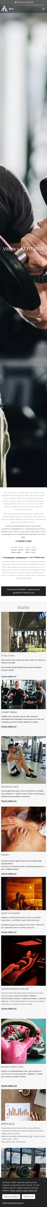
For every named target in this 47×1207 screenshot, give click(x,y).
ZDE (23, 537)
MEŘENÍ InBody (8, 1124)
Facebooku (9, 557)
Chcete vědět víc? (8, 676)
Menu (43, 8)
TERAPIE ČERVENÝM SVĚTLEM (15, 989)
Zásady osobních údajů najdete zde (23, 1190)
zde (33, 575)
